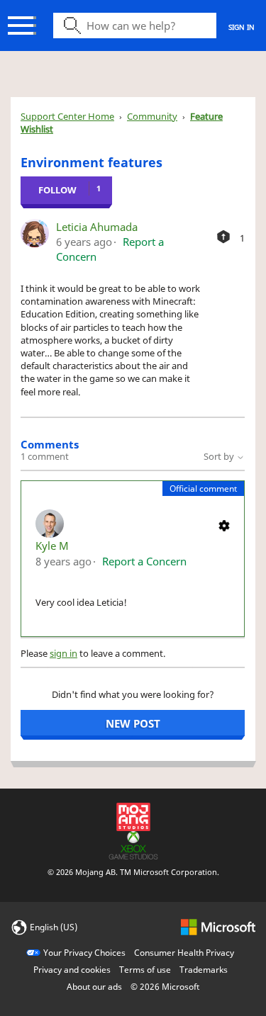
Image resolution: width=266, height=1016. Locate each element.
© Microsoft (165, 987)
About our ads (94, 987)
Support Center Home (67, 116)
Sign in (241, 27)
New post (133, 723)
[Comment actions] (224, 525)
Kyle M (52, 545)
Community (152, 116)
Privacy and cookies (72, 970)
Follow (57, 190)
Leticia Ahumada (97, 227)
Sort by (220, 456)
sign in (63, 653)
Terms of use (145, 970)
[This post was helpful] (223, 237)
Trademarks (203, 970)
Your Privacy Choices (84, 953)
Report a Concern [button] (144, 561)
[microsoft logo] (218, 926)
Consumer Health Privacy (184, 953)
